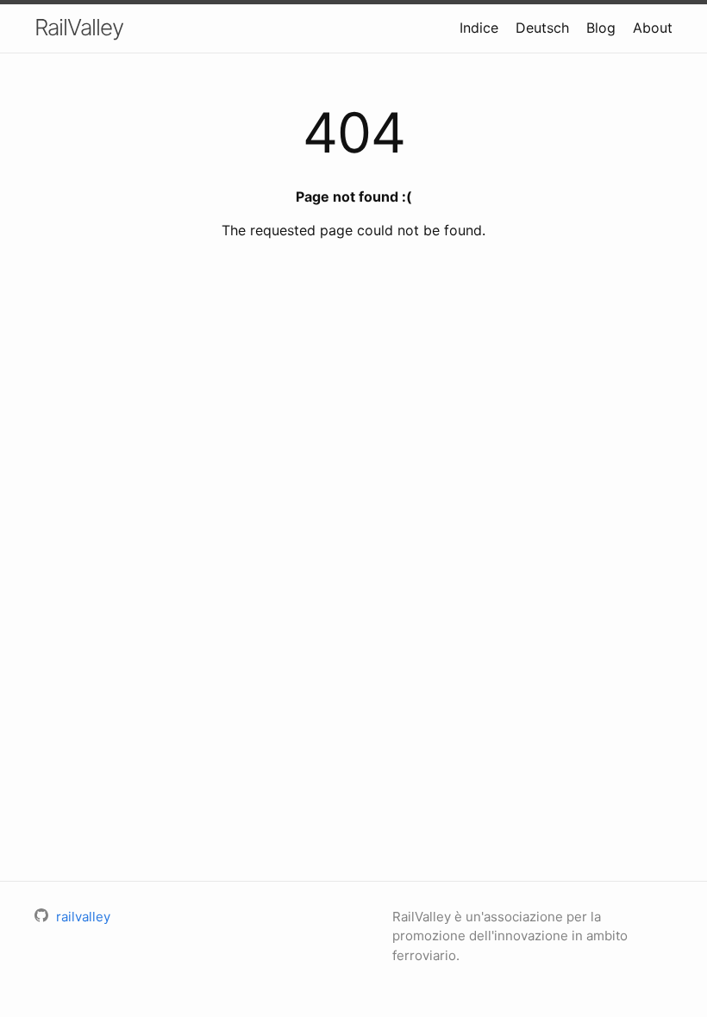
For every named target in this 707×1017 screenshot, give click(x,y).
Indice (479, 27)
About (653, 27)
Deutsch (542, 27)
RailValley (78, 27)
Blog (601, 27)
